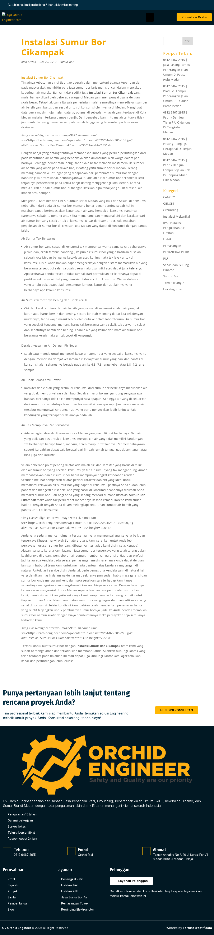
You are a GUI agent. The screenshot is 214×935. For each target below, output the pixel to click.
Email (83, 849)
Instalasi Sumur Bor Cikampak (42, 77)
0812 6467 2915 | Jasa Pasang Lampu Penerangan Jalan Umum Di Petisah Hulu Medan (176, 70)
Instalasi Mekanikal (176, 216)
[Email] (71, 851)
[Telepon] (7, 851)
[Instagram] (122, 906)
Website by (189, 928)
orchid (32, 62)
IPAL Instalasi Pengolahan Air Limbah (174, 228)
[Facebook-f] (113, 906)
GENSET (168, 203)
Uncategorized (173, 289)
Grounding (170, 210)
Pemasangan (172, 246)
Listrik (167, 239)
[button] (150, 17)
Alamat (159, 849)
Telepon (21, 849)
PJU (165, 258)
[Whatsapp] (131, 906)
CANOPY (169, 197)
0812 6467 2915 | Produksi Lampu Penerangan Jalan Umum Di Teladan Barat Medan (176, 96)
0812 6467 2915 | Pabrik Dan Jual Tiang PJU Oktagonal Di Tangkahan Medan (177, 122)
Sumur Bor (67, 62)
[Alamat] (146, 851)
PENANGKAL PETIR (176, 252)
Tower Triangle (173, 283)
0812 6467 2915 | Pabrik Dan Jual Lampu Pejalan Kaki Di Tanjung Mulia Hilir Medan (177, 170)
